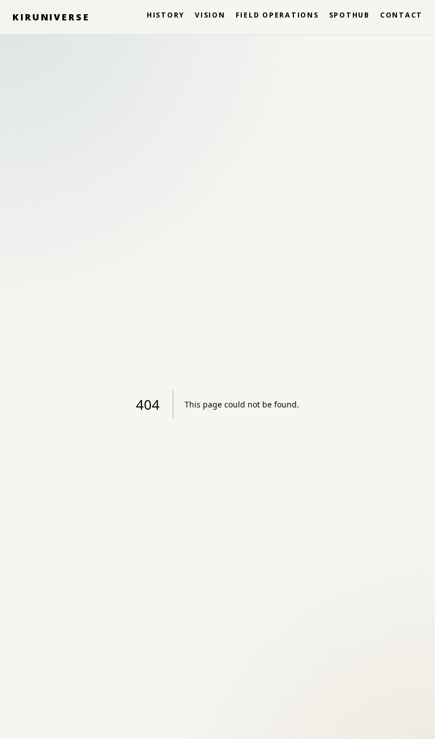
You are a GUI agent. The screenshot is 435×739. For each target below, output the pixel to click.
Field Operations (277, 15)
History (166, 15)
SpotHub (349, 15)
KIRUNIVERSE (51, 17)
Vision (210, 15)
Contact (401, 15)
